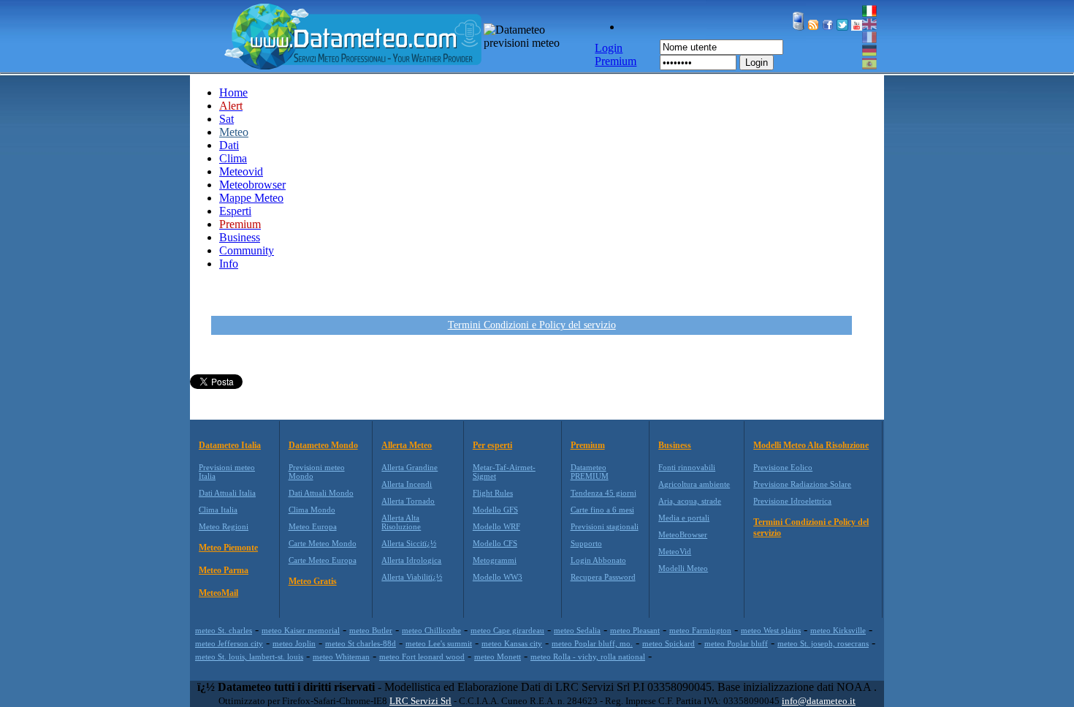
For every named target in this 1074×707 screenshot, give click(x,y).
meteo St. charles (223, 630)
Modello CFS (495, 543)
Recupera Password (603, 576)
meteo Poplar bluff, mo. (592, 643)
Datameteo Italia (230, 445)
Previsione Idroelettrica (792, 500)
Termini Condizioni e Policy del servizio (532, 325)
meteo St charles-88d (360, 643)
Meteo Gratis (313, 581)
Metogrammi (495, 560)
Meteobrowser (252, 184)
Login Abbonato (598, 560)
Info (228, 263)
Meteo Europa (313, 526)
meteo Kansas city (511, 643)
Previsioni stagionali (605, 526)
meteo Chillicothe (431, 630)
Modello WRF (496, 526)
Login (756, 62)
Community (246, 250)
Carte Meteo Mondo (323, 543)
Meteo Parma (223, 570)
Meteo (233, 132)
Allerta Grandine (409, 467)
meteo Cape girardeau (507, 630)
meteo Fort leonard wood (422, 656)
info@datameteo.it (819, 700)
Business (239, 237)
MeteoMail (218, 593)
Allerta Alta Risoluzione (401, 522)
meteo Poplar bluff (736, 643)
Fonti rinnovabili (686, 467)
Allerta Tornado (408, 500)
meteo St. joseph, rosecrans (823, 643)
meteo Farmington (700, 630)
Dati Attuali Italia (227, 492)
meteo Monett (497, 656)
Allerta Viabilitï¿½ (411, 576)
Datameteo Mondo (323, 445)
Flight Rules (493, 492)
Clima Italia (218, 509)
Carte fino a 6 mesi (602, 509)
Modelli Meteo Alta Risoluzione (811, 445)
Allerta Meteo (406, 445)
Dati (229, 145)
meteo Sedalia (577, 630)
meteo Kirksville (838, 630)
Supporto (586, 543)
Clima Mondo (312, 509)
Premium (588, 445)
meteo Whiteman (341, 656)
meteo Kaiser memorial (301, 630)
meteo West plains (771, 630)
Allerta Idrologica (411, 560)
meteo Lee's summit (438, 643)
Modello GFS (495, 509)
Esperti (235, 211)
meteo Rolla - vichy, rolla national (587, 656)
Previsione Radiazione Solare (802, 484)
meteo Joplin (294, 643)
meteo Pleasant (635, 630)
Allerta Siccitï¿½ (408, 543)
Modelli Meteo (683, 568)
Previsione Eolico (782, 467)
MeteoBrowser (682, 534)
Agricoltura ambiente (694, 484)
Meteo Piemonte (228, 547)
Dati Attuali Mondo (321, 492)
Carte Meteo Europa (323, 560)
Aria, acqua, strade (689, 500)
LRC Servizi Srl (420, 700)
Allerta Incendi (406, 484)
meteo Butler (370, 630)
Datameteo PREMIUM (590, 471)
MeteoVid (674, 551)
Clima (233, 158)
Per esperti (492, 445)
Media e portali (683, 517)
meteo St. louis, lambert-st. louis (249, 656)
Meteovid (241, 171)
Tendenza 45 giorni (603, 492)
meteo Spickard (668, 643)
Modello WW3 (497, 576)
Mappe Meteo (251, 198)
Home (233, 92)
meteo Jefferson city (229, 643)
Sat (226, 119)
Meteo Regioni (223, 526)
